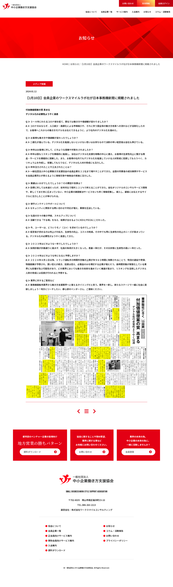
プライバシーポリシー (117, 540)
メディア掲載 (39, 83)
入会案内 (52, 545)
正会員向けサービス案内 (60, 535)
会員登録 (129, 451)
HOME (65, 64)
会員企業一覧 (54, 530)
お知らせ (74, 64)
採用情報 (146, 3)
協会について (54, 526)
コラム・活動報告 (114, 530)
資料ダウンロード (32, 451)
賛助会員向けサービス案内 (61, 540)
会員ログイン (164, 3)
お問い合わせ (128, 3)
